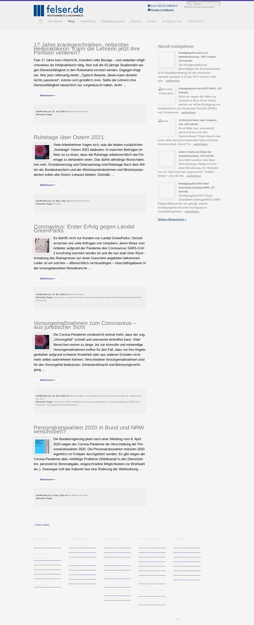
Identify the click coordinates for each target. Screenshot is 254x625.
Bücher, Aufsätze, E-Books (81, 554)
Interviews (74, 550)
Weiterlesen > (47, 95)
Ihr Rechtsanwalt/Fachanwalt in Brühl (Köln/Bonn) (47, 554)
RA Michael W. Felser (78, 111)
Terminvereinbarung (148, 545)
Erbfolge (76, 402)
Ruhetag (57, 204)
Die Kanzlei (55, 21)
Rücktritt (137, 297)
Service (152, 21)
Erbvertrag (86, 402)
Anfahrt (176, 568)
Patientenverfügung (118, 402)
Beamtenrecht (110, 598)
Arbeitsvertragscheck (114, 568)
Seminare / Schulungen (149, 568)
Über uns (38, 545)
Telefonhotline (179, 545)
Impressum (178, 573)
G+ (178, 619)
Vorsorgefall (51, 405)
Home (39, 21)
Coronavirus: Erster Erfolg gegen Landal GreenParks (84, 229)
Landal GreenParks (74, 297)
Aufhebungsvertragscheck (116, 550)
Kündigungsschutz (113, 21)
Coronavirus (58, 297)
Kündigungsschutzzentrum (116, 545)
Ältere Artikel (41, 525)
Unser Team (40, 562)
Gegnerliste (74, 572)
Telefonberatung (146, 559)
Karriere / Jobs (41, 576)
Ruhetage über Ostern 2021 (69, 137)
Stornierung (41, 300)
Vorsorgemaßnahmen (68, 405)
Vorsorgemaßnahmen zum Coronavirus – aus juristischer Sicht (85, 325)
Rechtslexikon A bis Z (79, 581)
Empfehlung (88, 21)
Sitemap (177, 577)
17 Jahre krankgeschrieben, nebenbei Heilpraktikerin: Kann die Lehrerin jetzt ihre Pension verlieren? (87, 49)
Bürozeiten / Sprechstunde (151, 554)
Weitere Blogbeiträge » (172, 219)
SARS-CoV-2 (134, 402)
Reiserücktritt (112, 297)
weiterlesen (173, 80)
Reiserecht (100, 297)
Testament (40, 405)
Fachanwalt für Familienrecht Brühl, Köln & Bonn (151, 590)
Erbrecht (136, 21)
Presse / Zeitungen (78, 545)
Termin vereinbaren (162, 10)
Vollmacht (177, 554)
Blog (71, 21)
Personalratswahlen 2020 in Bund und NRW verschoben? (89, 429)
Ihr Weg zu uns (172, 21)
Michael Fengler (76, 294)
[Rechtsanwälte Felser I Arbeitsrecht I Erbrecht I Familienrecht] (58, 15)
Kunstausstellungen (147, 573)
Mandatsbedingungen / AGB (186, 559)
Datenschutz (179, 564)
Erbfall (68, 402)
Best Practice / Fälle (78, 577)
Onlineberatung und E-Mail (151, 564)
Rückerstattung (126, 297)
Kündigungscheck (112, 554)
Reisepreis (89, 297)
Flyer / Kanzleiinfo (42, 572)
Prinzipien (38, 567)
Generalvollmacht (100, 402)
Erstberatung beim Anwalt (185, 550)
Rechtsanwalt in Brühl (148, 550)
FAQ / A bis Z (196, 21)
